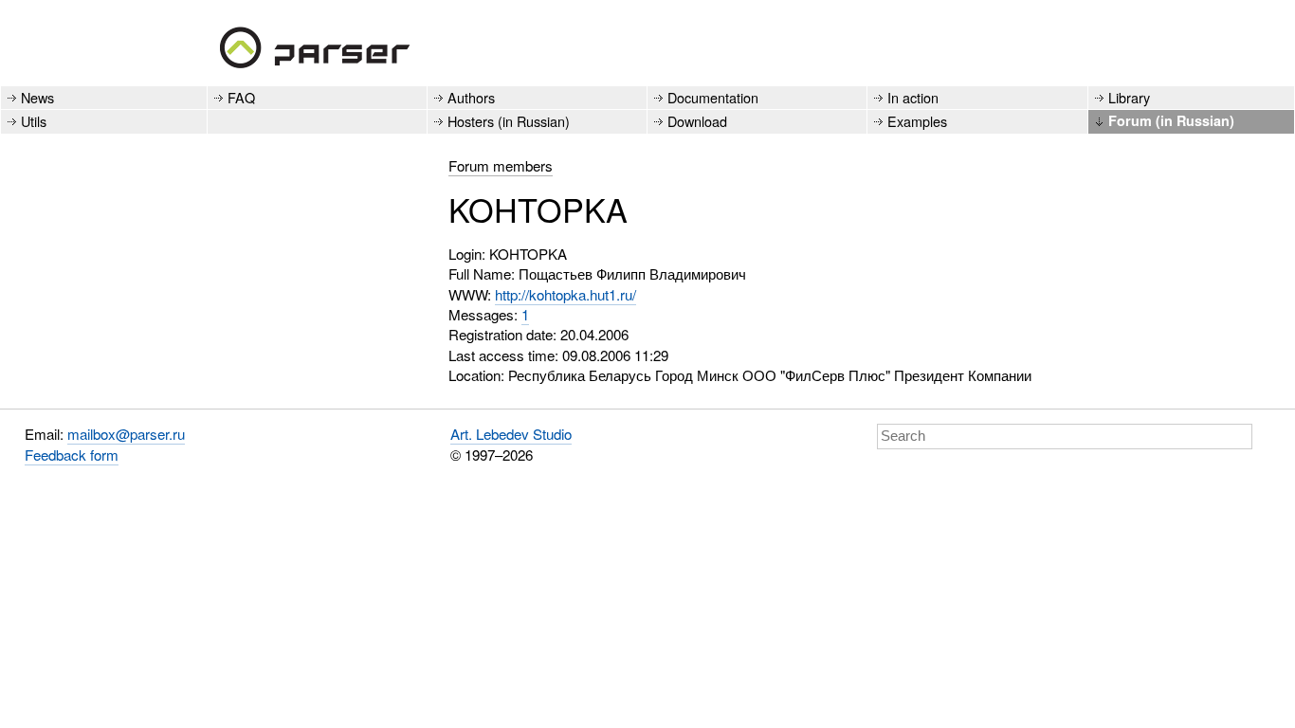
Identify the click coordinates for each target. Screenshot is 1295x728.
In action (913, 97)
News (37, 97)
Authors (471, 97)
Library (1129, 97)
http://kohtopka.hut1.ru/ (565, 294)
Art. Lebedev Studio (511, 434)
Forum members (500, 165)
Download (697, 121)
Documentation (712, 97)
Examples (917, 121)
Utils (33, 121)
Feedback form (72, 454)
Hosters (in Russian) (508, 121)
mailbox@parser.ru (126, 434)
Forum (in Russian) (1171, 120)
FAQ (241, 97)
